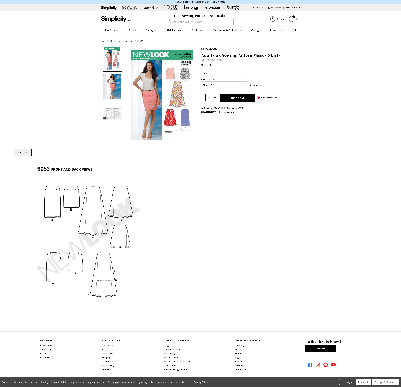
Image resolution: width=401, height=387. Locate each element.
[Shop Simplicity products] (109, 8)
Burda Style (240, 369)
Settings (347, 382)
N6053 (139, 41)
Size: (208, 79)
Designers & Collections (227, 30)
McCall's (239, 349)
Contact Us (107, 345)
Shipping (106, 357)
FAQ (104, 349)
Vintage (255, 30)
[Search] (170, 22)
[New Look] (295, 49)
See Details (295, 7)
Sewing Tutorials (172, 357)
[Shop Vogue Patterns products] (171, 8)
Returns (106, 361)
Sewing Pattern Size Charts (177, 361)
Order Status (46, 353)
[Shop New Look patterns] (212, 8)
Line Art (22, 152)
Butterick (239, 353)
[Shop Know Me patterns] (191, 8)
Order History (47, 357)
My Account (46, 349)
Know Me (239, 365)
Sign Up (320, 348)
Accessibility (108, 365)
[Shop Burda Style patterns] (233, 8)
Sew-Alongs (170, 353)
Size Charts (255, 85)
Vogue (238, 357)
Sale (294, 30)
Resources (276, 30)
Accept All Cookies (385, 382)
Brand (132, 30)
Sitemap (106, 369)
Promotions (108, 353)
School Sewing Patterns (176, 369)
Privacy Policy (201, 382)
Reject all (363, 382)
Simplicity (239, 345)
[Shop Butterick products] (150, 8)
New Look (240, 361)
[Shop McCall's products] (129, 8)
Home (102, 41)
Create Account (48, 345)
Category (151, 30)
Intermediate (127, 41)
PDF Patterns (174, 30)
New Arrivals (111, 30)
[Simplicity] (116, 18)
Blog (166, 345)
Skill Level (197, 30)
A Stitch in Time (172, 349)
